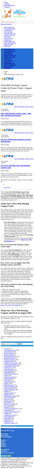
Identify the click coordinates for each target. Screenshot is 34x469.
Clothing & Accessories (10, 363)
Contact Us (4, 451)
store (5, 72)
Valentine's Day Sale (10, 415)
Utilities (6, 413)
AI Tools (6, 348)
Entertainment (8, 372)
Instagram (3, 444)
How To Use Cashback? (7, 452)
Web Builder (7, 418)
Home (6, 71)
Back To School (8, 353)
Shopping (7, 407)
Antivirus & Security (10, 350)
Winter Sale (7, 419)
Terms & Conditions (6, 437)
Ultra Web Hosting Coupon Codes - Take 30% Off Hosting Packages (16, 114)
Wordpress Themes (9, 423)
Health (6, 383)
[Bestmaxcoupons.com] (14, 17)
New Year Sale (8, 397)
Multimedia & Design (10, 396)
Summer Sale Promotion (11, 412)
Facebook (3, 440)
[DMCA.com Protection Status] (6, 456)
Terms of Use (4, 433)
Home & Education (9, 386)
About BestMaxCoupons (7, 430)
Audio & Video (8, 351)
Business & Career (9, 358)
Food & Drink (8, 378)
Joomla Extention (9, 393)
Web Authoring (8, 416)
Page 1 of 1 (7, 187)
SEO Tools (7, 405)
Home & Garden (8, 388)
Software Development (10, 408)
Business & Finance (9, 359)
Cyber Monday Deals (10, 366)
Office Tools (7, 399)
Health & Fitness (8, 385)
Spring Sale (7, 410)
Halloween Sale (8, 382)
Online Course (8, 400)
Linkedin (3, 446)
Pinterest (3, 443)
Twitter (3, 441)
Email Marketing (8, 370)
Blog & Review (5, 449)
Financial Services (9, 377)
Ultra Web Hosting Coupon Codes (13, 74)
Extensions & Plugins (10, 374)
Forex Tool (7, 380)
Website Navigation (6, 24)
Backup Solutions (9, 355)
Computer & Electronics (11, 364)
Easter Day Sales (9, 369)
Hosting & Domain (9, 389)
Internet (6, 391)
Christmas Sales (8, 361)
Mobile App (7, 394)
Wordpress (7, 421)
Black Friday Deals (9, 356)
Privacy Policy (5, 435)
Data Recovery (8, 367)
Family (6, 375)
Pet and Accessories (9, 404)
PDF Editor (7, 402)
